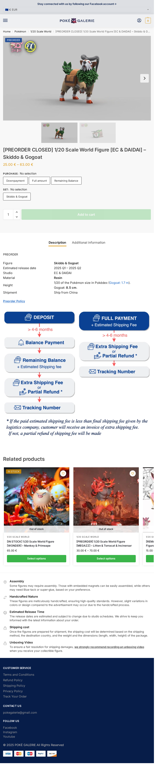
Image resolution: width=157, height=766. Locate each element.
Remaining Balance (66, 180)
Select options (36, 558)
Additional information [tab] (88, 242)
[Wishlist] (63, 473)
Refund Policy (12, 680)
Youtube (9, 736)
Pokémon (20, 31)
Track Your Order (15, 696)
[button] (147, 20)
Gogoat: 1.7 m (119, 283)
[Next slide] (144, 78)
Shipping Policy (14, 686)
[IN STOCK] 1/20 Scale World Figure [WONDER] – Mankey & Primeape (30, 543)
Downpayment (15, 180)
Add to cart (86, 214)
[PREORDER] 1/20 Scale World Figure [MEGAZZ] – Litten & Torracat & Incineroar (104, 543)
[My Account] (139, 20)
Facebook (10, 728)
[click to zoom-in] (78, 78)
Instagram (10, 732)
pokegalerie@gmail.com (20, 712)
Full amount (39, 180)
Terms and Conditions (18, 674)
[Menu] (9, 21)
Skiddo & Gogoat (16, 196)
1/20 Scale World (40, 31)
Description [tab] (57, 242)
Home (6, 31)
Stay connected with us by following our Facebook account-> (77, 4)
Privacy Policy (13, 691)
